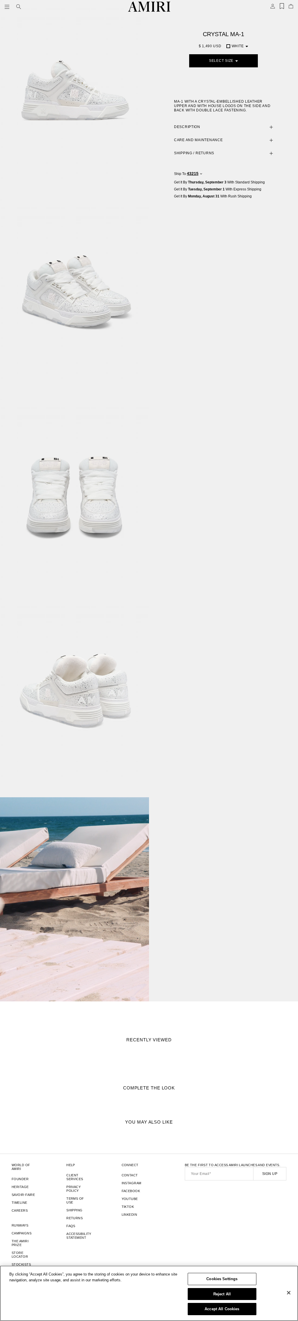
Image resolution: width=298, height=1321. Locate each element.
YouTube (130, 1199)
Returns (74, 1218)
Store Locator (20, 1254)
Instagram (131, 1183)
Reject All (222, 1294)
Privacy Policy (73, 1188)
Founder (20, 1179)
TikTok (128, 1206)
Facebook (131, 1191)
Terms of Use (75, 1200)
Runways (20, 1225)
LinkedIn (129, 1214)
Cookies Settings (221, 1279)
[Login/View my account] (272, 8)
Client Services (74, 1177)
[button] (8, 6)
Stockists (21, 1264)
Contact (130, 1175)
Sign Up (269, 1174)
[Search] (18, 7)
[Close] (288, 1292)
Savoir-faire (23, 1194)
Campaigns (21, 1233)
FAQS (70, 1226)
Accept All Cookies (222, 1309)
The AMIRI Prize (20, 1243)
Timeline (19, 1202)
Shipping (74, 1210)
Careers (20, 1210)
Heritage (20, 1187)
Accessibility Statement (78, 1235)
